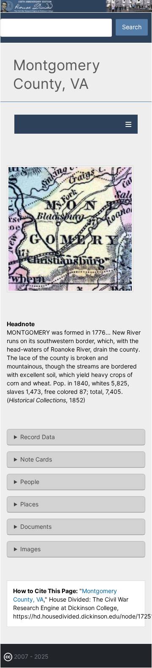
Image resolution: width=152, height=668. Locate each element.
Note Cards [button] (36, 459)
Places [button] (29, 504)
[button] (70, 290)
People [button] (29, 481)
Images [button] (30, 549)
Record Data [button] (37, 436)
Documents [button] (36, 526)
